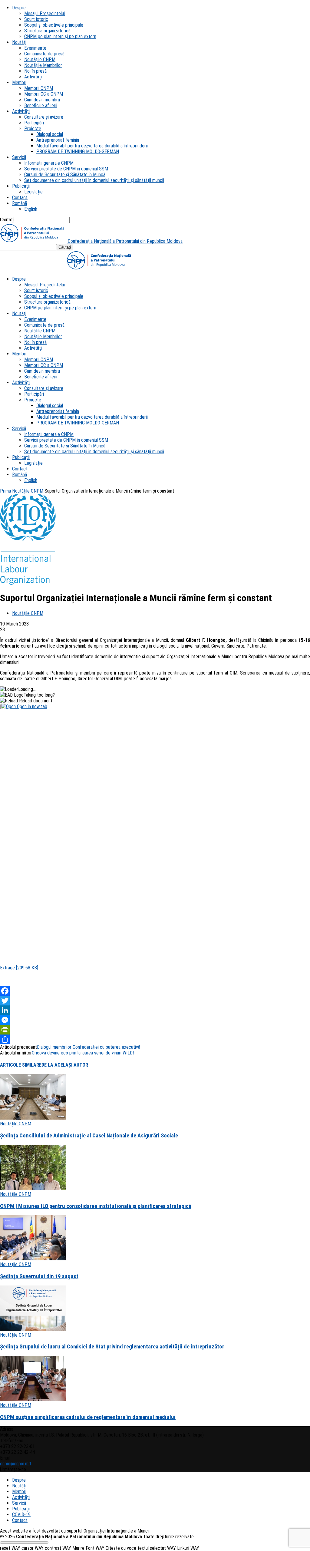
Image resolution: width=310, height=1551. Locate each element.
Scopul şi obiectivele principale (53, 25)
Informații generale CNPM (49, 163)
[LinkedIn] (155, 1010)
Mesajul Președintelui (44, 13)
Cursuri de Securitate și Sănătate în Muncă (64, 174)
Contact (20, 197)
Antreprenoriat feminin (57, 140)
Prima (5, 491)
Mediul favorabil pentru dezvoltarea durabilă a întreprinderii (92, 146)
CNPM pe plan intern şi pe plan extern (60, 36)
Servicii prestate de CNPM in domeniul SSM (66, 169)
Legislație (33, 192)
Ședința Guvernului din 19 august (39, 1276)
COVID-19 (21, 1514)
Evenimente (35, 48)
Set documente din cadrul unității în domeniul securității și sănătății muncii (94, 180)
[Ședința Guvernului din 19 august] (33, 1259)
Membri (19, 82)
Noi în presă (35, 71)
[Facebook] (155, 991)
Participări (34, 123)
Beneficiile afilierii (40, 105)
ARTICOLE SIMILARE (20, 1065)
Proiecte (32, 128)
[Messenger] (155, 1020)
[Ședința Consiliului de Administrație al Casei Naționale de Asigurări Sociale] (33, 1118)
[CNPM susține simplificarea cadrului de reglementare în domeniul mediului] (33, 1399)
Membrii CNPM (38, 88)
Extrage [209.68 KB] (19, 968)
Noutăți (19, 42)
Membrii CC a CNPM (43, 94)
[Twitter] (155, 1000)
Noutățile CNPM (39, 59)
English (30, 209)
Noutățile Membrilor (43, 65)
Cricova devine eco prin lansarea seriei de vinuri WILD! (83, 1053)
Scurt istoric (36, 19)
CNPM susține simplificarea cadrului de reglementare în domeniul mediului (88, 1417)
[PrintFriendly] (155, 1030)
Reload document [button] (35, 701)
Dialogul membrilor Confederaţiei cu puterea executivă (88, 1047)
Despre (19, 8)
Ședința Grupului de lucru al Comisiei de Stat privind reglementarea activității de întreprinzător (112, 1346)
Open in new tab (31, 706)
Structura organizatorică (47, 31)
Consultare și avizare (43, 117)
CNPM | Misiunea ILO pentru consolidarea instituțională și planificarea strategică (95, 1206)
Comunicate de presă (44, 54)
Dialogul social (49, 134)
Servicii (19, 157)
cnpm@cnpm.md (15, 1464)
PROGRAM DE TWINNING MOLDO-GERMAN (77, 151)
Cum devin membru (42, 100)
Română (19, 203)
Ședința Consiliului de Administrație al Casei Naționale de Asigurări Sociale (89, 1135)
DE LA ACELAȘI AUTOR (64, 1065)
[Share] (155, 1039)
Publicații (21, 186)
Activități (33, 77)
